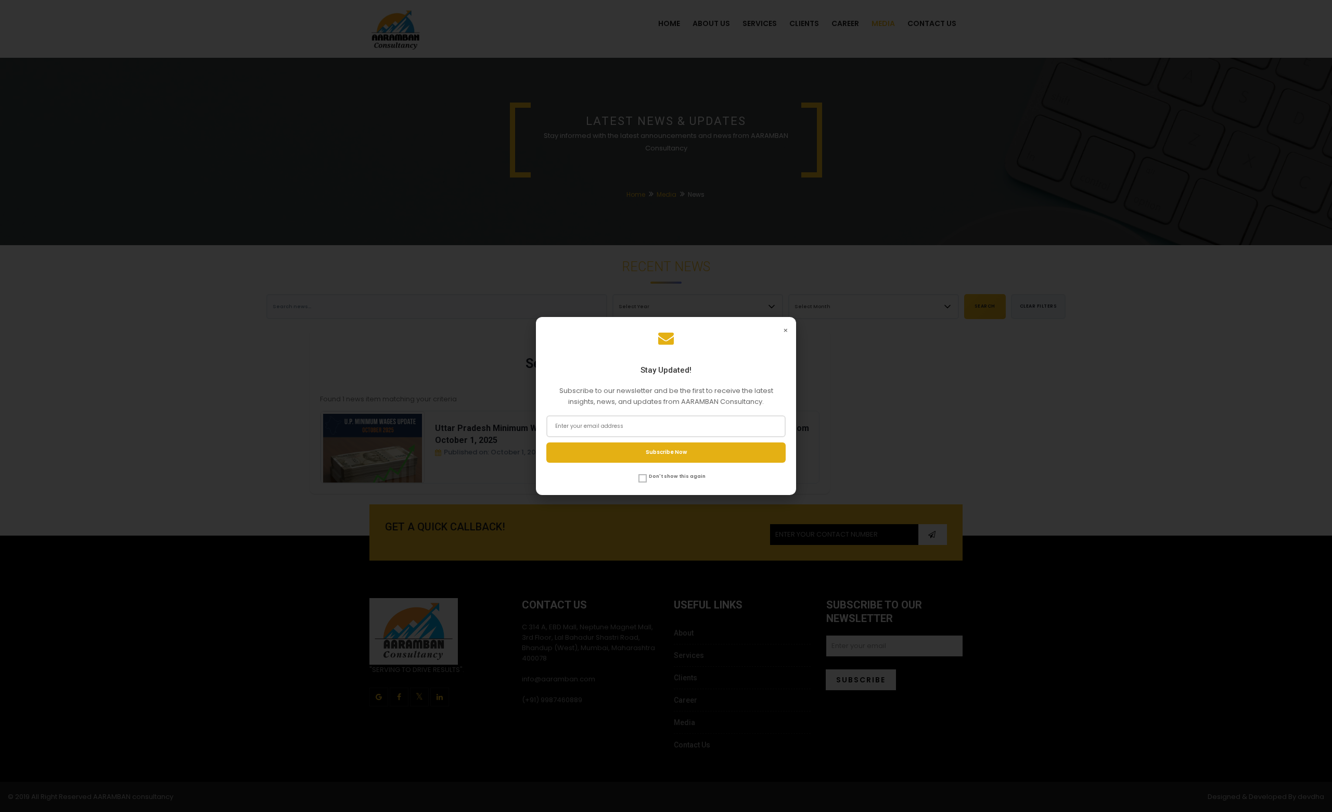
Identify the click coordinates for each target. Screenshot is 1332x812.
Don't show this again (677, 476)
